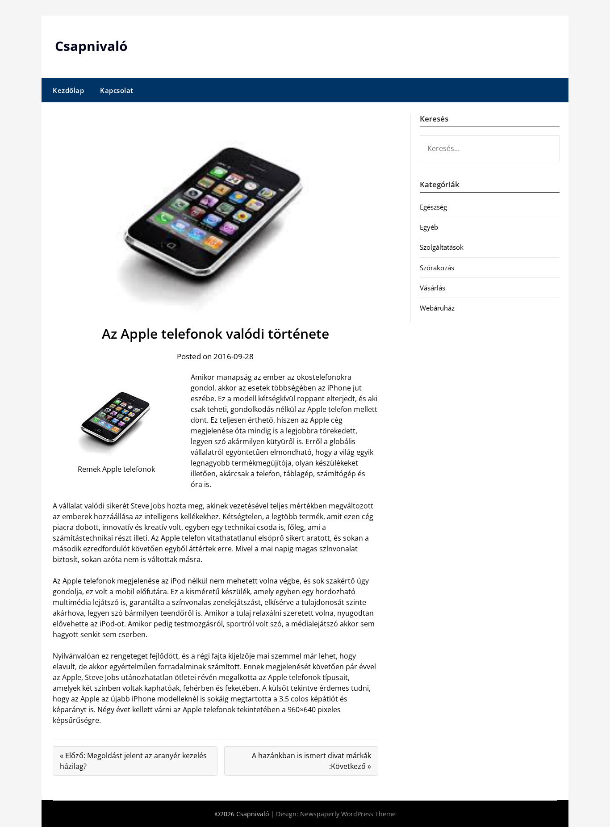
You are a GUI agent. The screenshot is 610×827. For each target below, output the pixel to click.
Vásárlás (432, 287)
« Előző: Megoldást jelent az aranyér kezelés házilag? (133, 761)
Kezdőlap (68, 90)
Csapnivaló (91, 46)
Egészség (433, 206)
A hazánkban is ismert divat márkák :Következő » (311, 761)
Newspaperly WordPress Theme (348, 814)
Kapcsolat (117, 90)
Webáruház (437, 307)
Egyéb (429, 226)
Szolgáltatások (442, 247)
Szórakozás (437, 267)
